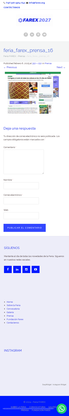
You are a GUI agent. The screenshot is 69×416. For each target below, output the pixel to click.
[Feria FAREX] (34, 19)
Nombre (8, 180)
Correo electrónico (13, 195)
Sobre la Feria (13, 305)
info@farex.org (37, 3)
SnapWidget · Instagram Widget (54, 385)
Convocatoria (13, 309)
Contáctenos (13, 322)
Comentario (10, 147)
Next (61, 67)
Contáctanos (12, 7)
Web (6, 210)
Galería (10, 312)
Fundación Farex (15, 319)
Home (10, 302)
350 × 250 (37, 63)
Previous (10, 67)
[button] (62, 409)
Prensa (48, 63)
